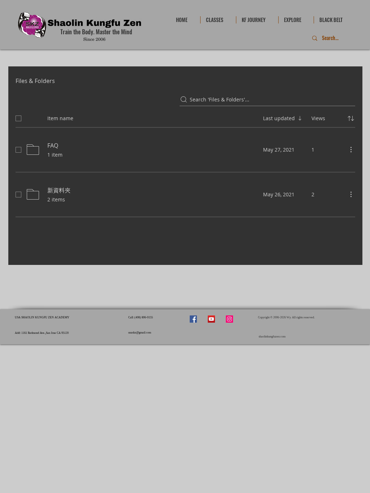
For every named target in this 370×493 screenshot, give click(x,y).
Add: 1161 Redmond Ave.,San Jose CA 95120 (42, 333)
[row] (185, 117)
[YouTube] (211, 319)
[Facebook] (193, 319)
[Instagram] (229, 319)
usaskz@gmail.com (139, 332)
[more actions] (351, 149)
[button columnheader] (351, 118)
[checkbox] (18, 118)
